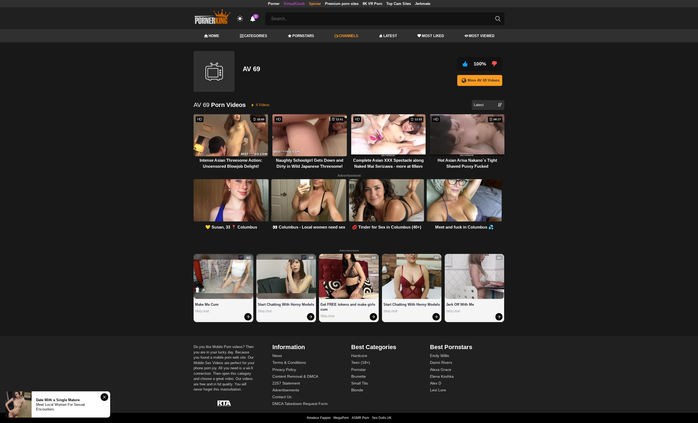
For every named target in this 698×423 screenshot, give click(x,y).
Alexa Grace (440, 369)
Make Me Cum (207, 304)
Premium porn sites (342, 4)
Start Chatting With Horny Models (286, 304)
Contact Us (281, 397)
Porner (273, 4)
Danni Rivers (441, 362)
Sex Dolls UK (382, 418)
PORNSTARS (303, 36)
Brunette (358, 376)
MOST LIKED (433, 36)
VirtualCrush (294, 4)
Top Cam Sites (398, 4)
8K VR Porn (372, 4)
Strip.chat (202, 311)
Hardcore (359, 355)
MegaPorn (341, 418)
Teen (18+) (360, 362)
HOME (214, 36)
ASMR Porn (360, 418)
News (277, 355)
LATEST (390, 36)
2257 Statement (286, 383)
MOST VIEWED (481, 36)
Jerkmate (422, 4)
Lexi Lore (438, 390)
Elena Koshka (442, 376)
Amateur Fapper (319, 418)
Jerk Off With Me (460, 304)
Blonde (357, 390)
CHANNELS (348, 36)
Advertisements (285, 390)
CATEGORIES (255, 36)
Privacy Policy (284, 369)
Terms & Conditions (289, 362)
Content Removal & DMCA (295, 376)
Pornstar (358, 369)
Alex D (435, 383)
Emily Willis (439, 355)
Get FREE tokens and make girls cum (348, 306)
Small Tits (359, 383)
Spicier (315, 4)
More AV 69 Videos (484, 80)
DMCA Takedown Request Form (300, 403)
